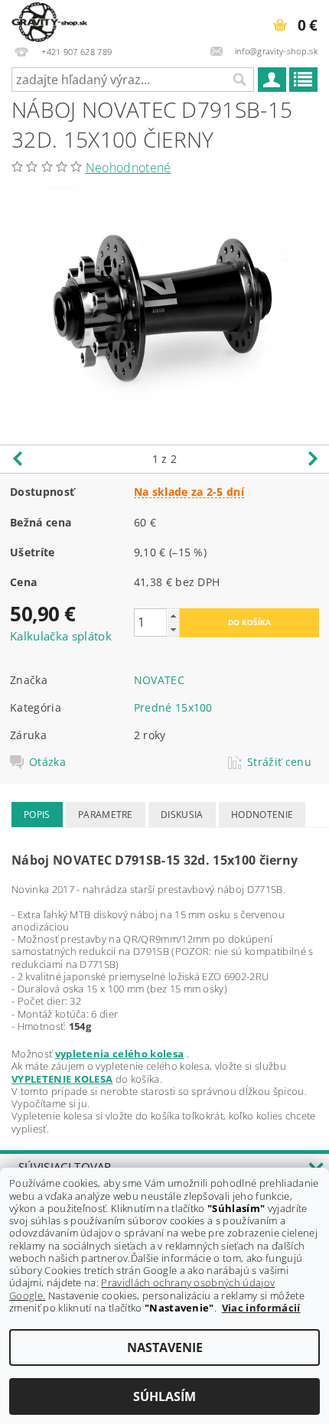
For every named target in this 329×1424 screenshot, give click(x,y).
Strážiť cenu (279, 762)
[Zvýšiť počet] (173, 615)
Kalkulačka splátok (61, 636)
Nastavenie (165, 1347)
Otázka (47, 762)
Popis (37, 814)
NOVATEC (159, 680)
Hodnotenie (262, 814)
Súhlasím (164, 1396)
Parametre (105, 814)
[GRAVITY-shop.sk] (49, 20)
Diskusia (182, 814)
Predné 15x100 (173, 707)
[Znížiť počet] (173, 629)
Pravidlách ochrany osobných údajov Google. (142, 1289)
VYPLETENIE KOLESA (61, 1079)
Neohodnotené (128, 167)
